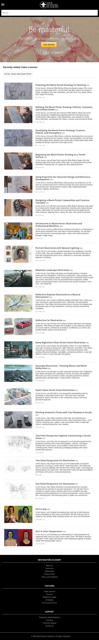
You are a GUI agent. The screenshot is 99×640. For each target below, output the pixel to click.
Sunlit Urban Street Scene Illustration (55, 390)
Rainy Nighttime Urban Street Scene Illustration (60, 342)
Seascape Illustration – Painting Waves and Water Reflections (61, 367)
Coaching (49, 620)
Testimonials (49, 571)
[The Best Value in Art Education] (49, 4)
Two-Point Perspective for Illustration (55, 460)
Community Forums (49, 602)
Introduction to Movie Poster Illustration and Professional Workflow (59, 224)
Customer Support (49, 623)
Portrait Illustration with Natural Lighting (57, 248)
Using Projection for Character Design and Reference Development (63, 178)
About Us (49, 565)
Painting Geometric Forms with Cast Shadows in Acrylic (64, 412)
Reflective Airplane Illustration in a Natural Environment (58, 295)
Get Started (48, 44)
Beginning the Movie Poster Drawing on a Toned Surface (60, 155)
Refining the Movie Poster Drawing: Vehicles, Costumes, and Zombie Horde (64, 108)
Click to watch (53, 53)
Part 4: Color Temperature (49, 531)
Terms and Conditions (49, 577)
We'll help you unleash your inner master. (49, 38)
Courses (49, 594)
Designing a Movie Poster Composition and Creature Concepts (62, 201)
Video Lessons (49, 591)
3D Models (49, 600)
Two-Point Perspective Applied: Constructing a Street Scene (63, 437)
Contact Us (49, 625)
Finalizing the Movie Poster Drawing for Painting (61, 85)
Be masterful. (49, 29)
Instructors (49, 568)
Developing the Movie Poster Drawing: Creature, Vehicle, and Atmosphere (60, 131)
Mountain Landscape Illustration (52, 270)
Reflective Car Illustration (49, 320)
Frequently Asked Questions (49, 617)
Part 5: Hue (41, 509)
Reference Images (49, 597)
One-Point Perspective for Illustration (55, 483)
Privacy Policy (49, 574)
